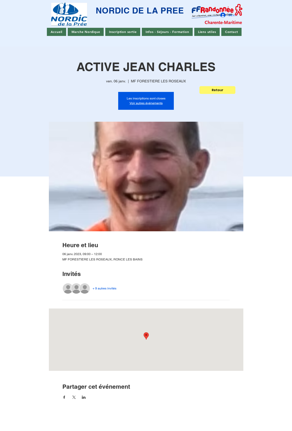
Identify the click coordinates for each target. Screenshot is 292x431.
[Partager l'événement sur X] (74, 397)
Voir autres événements (146, 103)
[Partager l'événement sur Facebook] (64, 397)
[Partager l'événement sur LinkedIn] (84, 397)
